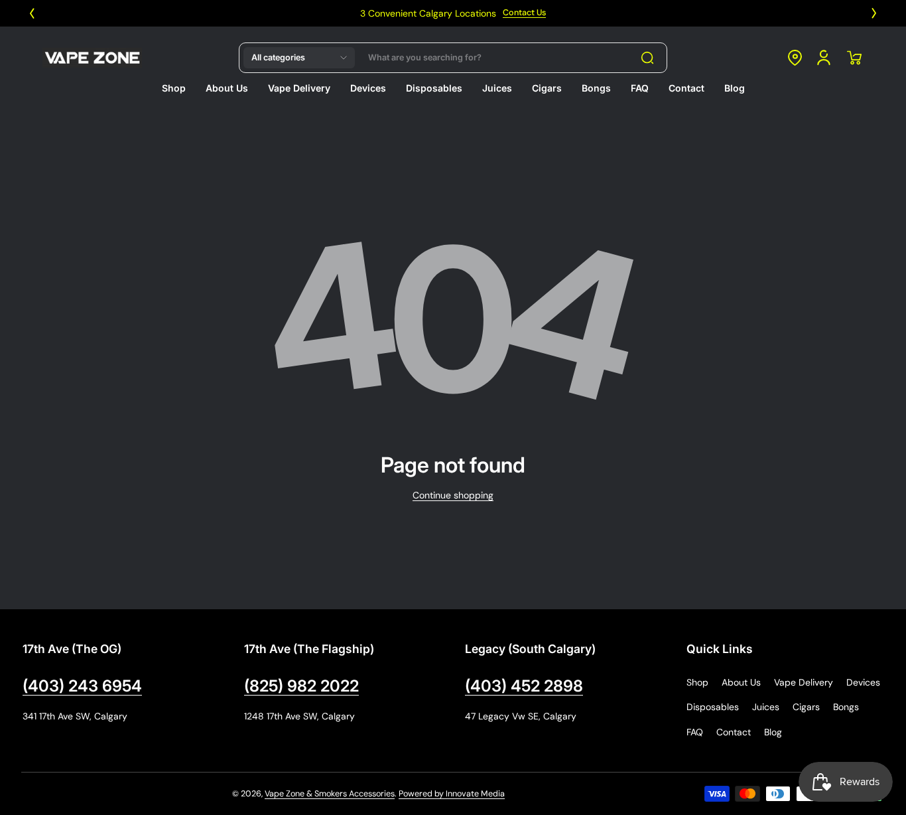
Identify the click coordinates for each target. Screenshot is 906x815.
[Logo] (92, 58)
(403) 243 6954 (82, 686)
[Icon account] (824, 58)
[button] (299, 57)
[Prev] (31, 13)
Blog (773, 732)
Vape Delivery (803, 682)
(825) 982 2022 (301, 686)
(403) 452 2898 (524, 686)
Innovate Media (475, 793)
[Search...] (647, 57)
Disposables (712, 707)
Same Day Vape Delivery (814, 13)
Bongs (846, 707)
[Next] (874, 13)
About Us (741, 682)
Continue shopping (453, 495)
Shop (697, 682)
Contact (733, 732)
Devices (863, 682)
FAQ (694, 732)
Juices (765, 707)
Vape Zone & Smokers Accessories (330, 793)
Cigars (806, 707)
